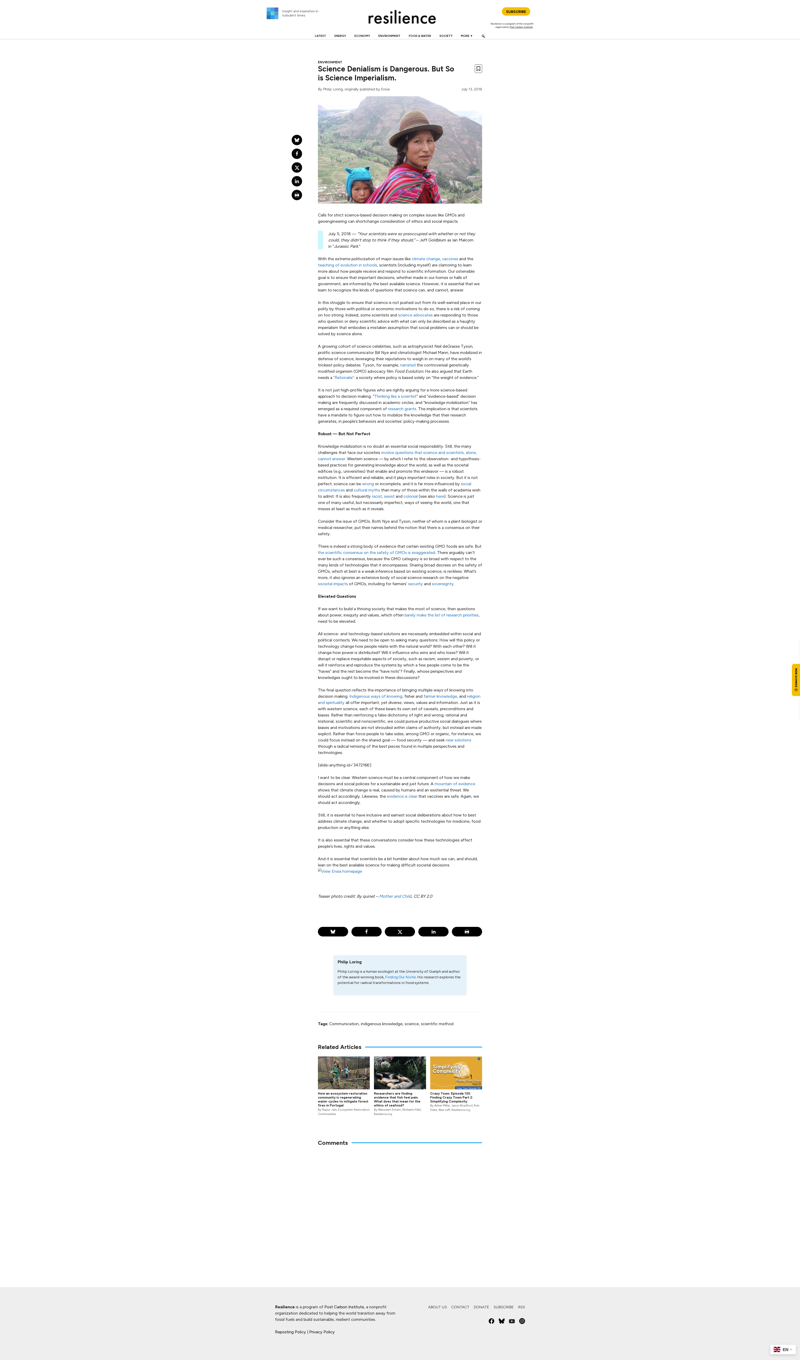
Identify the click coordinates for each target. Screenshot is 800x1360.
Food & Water (420, 36)
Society (445, 36)
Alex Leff (444, 1110)
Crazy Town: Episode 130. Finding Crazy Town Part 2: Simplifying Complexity (451, 1097)
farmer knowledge (440, 696)
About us (437, 1307)
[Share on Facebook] (366, 931)
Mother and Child (395, 896)
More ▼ (467, 36)
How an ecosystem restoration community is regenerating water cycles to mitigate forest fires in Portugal (343, 1099)
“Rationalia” (343, 377)
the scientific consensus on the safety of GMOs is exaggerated (376, 552)
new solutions (458, 740)
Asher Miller (442, 1105)
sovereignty (443, 583)
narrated (408, 365)
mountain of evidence (455, 783)
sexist (389, 496)
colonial (411, 496)
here (440, 496)
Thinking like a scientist (395, 396)
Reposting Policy (290, 1331)
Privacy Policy (322, 1331)
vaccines (450, 258)
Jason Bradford (461, 1105)
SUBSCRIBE (516, 11)
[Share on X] (400, 931)
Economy (362, 36)
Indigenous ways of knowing (375, 696)
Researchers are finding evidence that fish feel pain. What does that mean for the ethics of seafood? (397, 1099)
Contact (460, 1307)
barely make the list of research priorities (442, 615)
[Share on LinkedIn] (433, 931)
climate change (426, 258)
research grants (402, 408)
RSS (521, 1307)
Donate (481, 1307)
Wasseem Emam (389, 1109)
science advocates (415, 315)
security (415, 583)
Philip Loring (333, 89)
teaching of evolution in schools (347, 265)
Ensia (385, 89)
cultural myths (367, 490)
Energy (340, 36)
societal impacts (333, 583)
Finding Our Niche (400, 977)
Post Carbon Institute (521, 27)
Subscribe (504, 1307)
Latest (320, 36)
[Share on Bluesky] (333, 931)
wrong (368, 483)
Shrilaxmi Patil (411, 1109)
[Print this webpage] (467, 931)
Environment (389, 36)
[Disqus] (400, 1204)
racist (377, 496)
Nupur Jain (329, 1109)
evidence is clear (402, 796)
